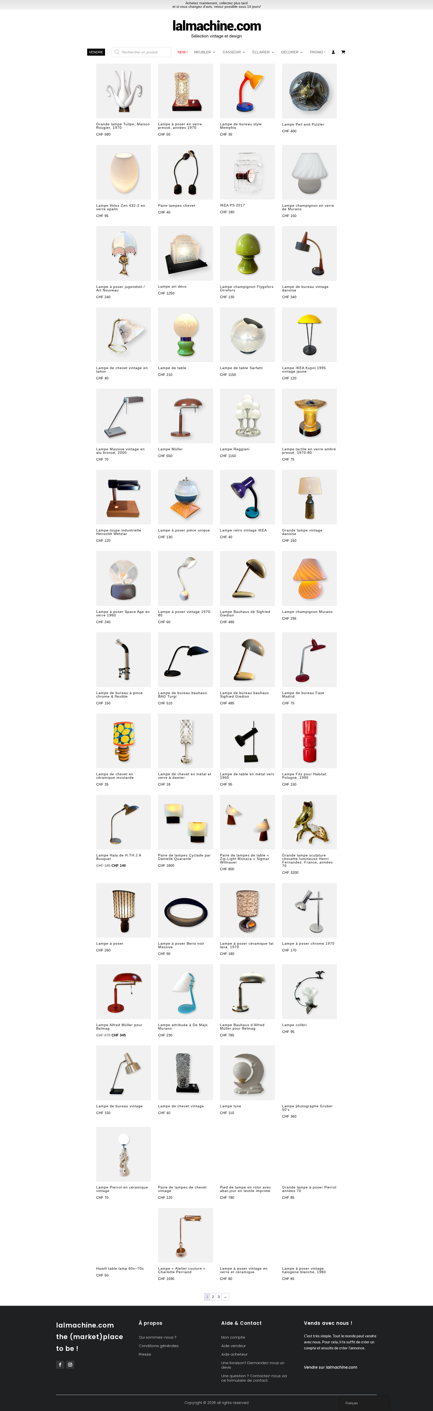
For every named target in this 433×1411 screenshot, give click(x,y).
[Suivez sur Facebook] (60, 1365)
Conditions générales (159, 1346)
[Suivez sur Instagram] (70, 1365)
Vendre (96, 52)
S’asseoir (232, 52)
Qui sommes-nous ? (157, 1337)
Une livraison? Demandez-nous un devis (252, 1365)
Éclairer (261, 52)
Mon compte (233, 1337)
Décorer (289, 52)
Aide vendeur (233, 1346)
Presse (145, 1354)
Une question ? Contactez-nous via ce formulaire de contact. (254, 1378)
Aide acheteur (234, 1354)
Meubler (202, 52)
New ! (183, 52)
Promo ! (317, 52)
